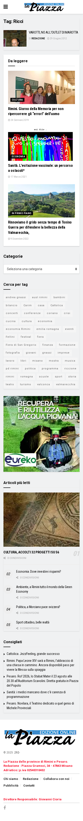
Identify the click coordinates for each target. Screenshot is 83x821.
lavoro (10, 360)
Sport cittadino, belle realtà (32, 622)
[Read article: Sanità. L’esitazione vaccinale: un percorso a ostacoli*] (41, 144)
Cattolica (56, 305)
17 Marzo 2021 (18, 177)
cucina (11, 321)
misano (37, 360)
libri (23, 360)
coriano (52, 313)
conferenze (32, 313)
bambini (59, 297)
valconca (43, 384)
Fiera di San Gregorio (21, 344)
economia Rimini (18, 329)
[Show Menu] (5, 7)
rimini (10, 376)
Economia (18, 156)
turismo (25, 384)
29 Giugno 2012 (58, 38)
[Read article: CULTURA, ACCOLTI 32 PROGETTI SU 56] (41, 520)
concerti (12, 313)
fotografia (13, 352)
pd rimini (12, 368)
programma (50, 368)
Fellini (10, 336)
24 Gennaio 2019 (19, 120)
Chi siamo (10, 779)
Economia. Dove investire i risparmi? (38, 571)
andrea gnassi (16, 297)
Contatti (29, 785)
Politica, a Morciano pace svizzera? (38, 607)
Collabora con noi (56, 779)
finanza (47, 344)
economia (45, 321)
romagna (26, 376)
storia (72, 376)
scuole (44, 376)
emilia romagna (47, 329)
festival (26, 336)
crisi (67, 313)
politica (30, 368)
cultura (27, 321)
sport (58, 376)
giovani (31, 352)
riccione (70, 368)
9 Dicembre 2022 (19, 239)
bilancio (12, 305)
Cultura (17, 100)
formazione (67, 344)
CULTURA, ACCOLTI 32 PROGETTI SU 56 (31, 552)
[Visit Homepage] (45, 6)
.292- (17, 752)
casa (41, 305)
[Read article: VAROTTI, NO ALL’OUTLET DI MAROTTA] (15, 38)
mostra (54, 360)
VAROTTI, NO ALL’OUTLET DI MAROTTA (53, 32)
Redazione (38, 38)
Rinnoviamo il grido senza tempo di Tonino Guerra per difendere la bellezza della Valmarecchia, (40, 227)
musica (70, 360)
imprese (64, 352)
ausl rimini (39, 297)
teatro (10, 384)
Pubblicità (10, 785)
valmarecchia (65, 384)
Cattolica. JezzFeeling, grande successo (33, 654)
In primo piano (22, 213)
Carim (28, 305)
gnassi (47, 352)
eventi (69, 329)
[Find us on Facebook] (4, 808)
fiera (40, 336)
